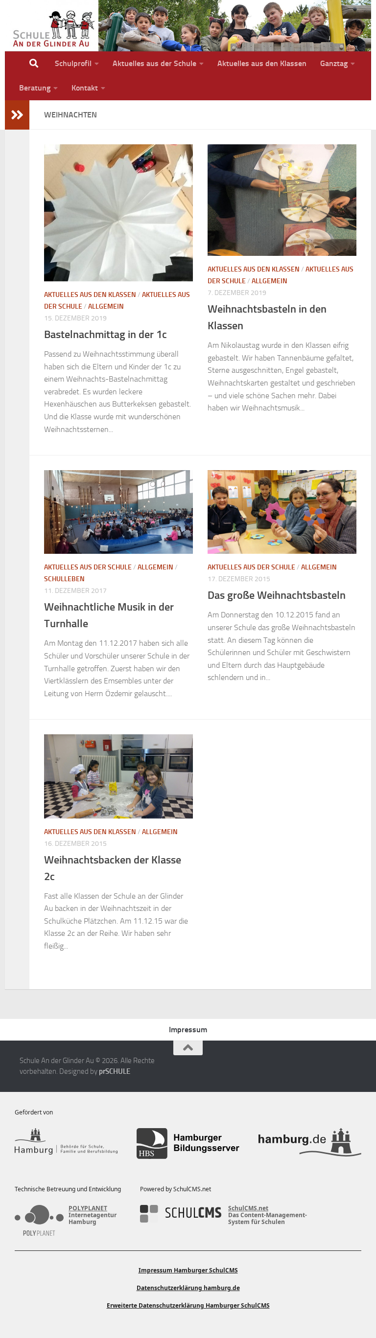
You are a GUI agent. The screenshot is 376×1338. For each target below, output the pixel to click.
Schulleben (64, 579)
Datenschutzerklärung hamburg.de (188, 1288)
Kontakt (84, 87)
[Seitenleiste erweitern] (17, 115)
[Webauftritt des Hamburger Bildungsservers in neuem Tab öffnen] (188, 1143)
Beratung (34, 87)
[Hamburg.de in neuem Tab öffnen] (309, 1143)
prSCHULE (114, 1071)
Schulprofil (73, 63)
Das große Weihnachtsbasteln (277, 595)
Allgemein (106, 306)
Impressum (188, 1029)
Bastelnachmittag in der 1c (105, 334)
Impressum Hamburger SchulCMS (188, 1270)
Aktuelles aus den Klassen (261, 63)
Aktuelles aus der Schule (154, 63)
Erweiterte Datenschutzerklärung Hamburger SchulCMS (188, 1305)
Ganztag (334, 63)
